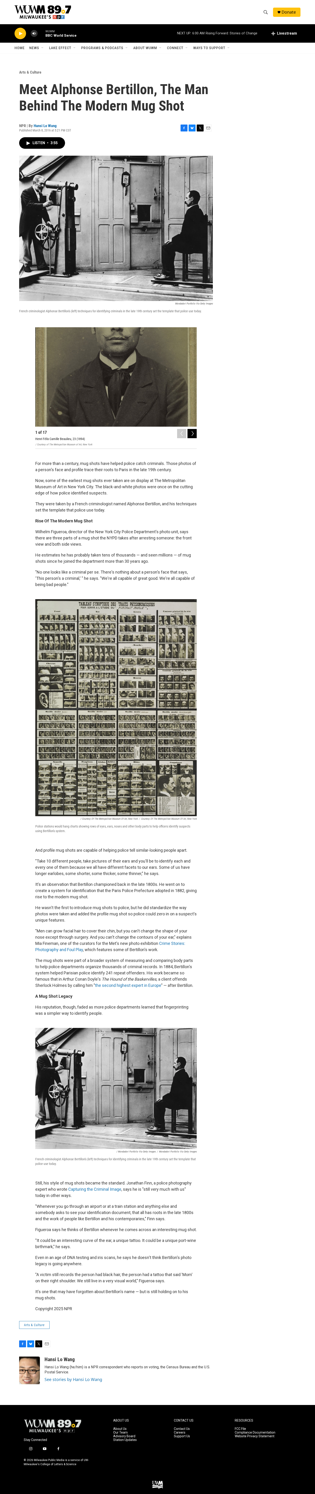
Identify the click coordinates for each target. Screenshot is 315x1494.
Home (20, 48)
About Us (120, 1429)
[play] (20, 33)
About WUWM (145, 48)
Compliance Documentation (255, 1432)
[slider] (41, 33)
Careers (179, 1432)
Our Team (120, 1432)
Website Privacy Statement (254, 1436)
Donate (289, 12)
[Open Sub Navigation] (43, 48)
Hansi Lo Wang (45, 125)
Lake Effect (60, 48)
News (34, 48)
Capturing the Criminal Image (94, 1189)
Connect (175, 48)
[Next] (192, 433)
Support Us (182, 1436)
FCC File (240, 1429)
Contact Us (182, 1429)
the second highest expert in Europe (128, 985)
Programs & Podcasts (102, 48)
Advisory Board (124, 1436)
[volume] (34, 33)
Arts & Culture (30, 72)
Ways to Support (209, 48)
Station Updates (125, 1440)
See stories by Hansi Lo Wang (73, 1379)
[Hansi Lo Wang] (29, 1370)
